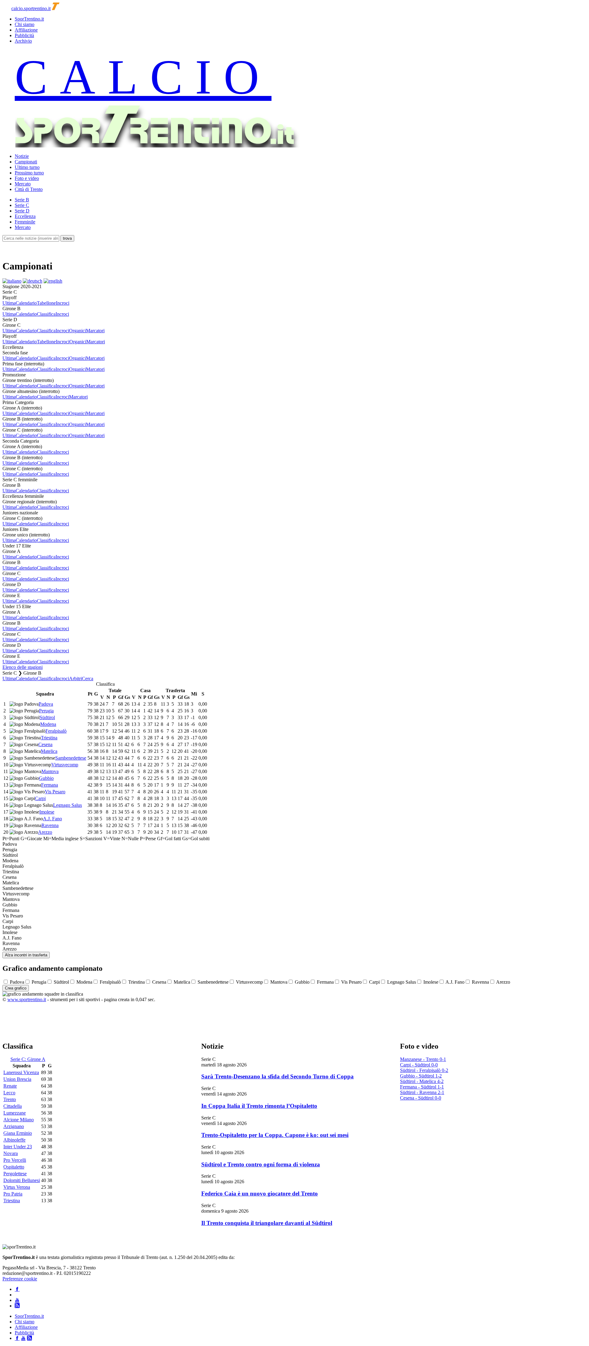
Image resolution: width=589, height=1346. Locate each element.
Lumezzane (14, 1112)
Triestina (49, 737)
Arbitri (75, 678)
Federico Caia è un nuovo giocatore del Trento (259, 1193)
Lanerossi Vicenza (21, 1072)
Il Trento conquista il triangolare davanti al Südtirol (266, 1223)
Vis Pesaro (55, 791)
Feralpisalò (56, 731)
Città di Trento (29, 189)
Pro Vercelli (14, 1160)
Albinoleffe (14, 1139)
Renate (10, 1086)
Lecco (9, 1092)
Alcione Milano (18, 1119)
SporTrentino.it (29, 18)
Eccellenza (25, 216)
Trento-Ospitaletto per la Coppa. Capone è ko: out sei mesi (274, 1135)
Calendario (26, 303)
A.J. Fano (52, 818)
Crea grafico (15, 988)
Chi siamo (24, 24)
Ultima (9, 303)
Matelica (49, 751)
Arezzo (45, 832)
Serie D (22, 210)
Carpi (40, 798)
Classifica (46, 314)
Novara (10, 1153)
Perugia (46, 710)
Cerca (87, 678)
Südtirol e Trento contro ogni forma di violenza (260, 1164)
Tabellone (46, 303)
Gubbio (46, 778)
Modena (48, 724)
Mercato (23, 183)
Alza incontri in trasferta (26, 955)
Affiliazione (26, 29)
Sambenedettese (70, 758)
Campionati (26, 161)
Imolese (46, 811)
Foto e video (27, 178)
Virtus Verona (16, 1187)
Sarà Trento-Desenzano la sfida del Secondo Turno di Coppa (277, 1076)
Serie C (22, 205)
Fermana (49, 784)
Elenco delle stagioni (22, 667)
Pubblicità (24, 35)
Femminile (25, 221)
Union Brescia (17, 1079)
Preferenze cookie (19, 1278)
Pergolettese (15, 1173)
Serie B (22, 199)
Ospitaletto (13, 1166)
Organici (77, 330)
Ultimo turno (27, 167)
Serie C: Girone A (27, 1059)
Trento (9, 1099)
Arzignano (13, 1126)
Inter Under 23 (17, 1146)
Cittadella (12, 1106)
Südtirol (47, 717)
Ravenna (50, 825)
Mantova (50, 771)
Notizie (22, 156)
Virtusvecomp (64, 764)
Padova (46, 704)
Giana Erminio (17, 1133)
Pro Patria (12, 1193)
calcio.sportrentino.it (31, 8)
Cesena (45, 744)
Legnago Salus (67, 805)
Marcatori (95, 330)
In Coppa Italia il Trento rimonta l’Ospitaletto (259, 1106)
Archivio (23, 41)
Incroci (62, 303)
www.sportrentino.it (26, 999)
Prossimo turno (29, 172)
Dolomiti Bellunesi (21, 1180)
